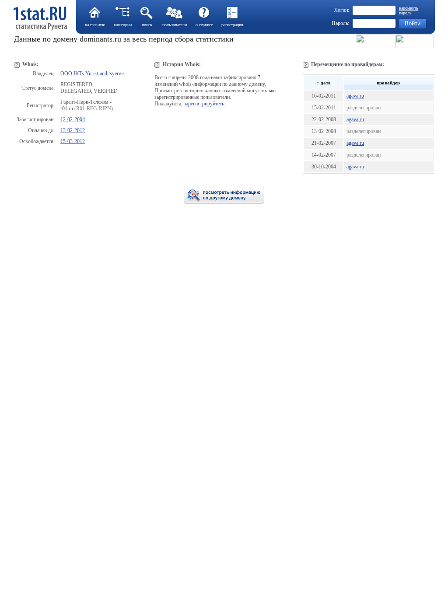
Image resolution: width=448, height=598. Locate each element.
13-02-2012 (72, 130)
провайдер (388, 82)
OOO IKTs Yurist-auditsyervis (92, 73)
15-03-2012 (72, 141)
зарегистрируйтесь (204, 104)
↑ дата (324, 82)
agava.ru (355, 96)
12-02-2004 (72, 119)
